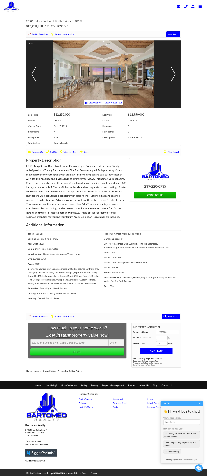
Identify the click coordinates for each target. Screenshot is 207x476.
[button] (34, 74)
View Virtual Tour (113, 102)
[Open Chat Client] (199, 468)
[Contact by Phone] (186, 6)
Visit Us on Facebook (33, 441)
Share (86, 152)
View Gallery (95, 102)
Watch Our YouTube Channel (36, 444)
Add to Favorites (40, 34)
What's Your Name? (172, 418)
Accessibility (73, 473)
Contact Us (37, 152)
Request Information (64, 34)
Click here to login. (190, 459)
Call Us (53, 152)
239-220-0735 (155, 186)
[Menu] (200, 6)
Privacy (94, 473)
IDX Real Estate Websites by (38, 473)
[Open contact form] (178, 6)
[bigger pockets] (41, 452)
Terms (84, 473)
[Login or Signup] (192, 6)
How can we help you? (173, 429)
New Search (173, 34)
